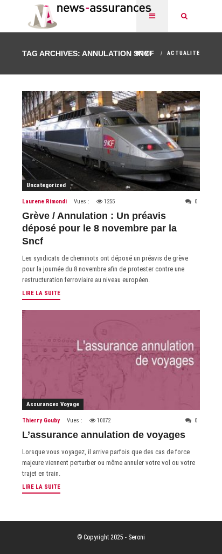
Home (144, 53)
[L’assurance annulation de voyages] (111, 360)
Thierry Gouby (41, 420)
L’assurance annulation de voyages (103, 434)
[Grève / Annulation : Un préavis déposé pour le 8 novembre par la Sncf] (111, 141)
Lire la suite (41, 293)
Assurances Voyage (52, 404)
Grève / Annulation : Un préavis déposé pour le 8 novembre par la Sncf (99, 228)
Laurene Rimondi (44, 201)
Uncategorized (46, 185)
